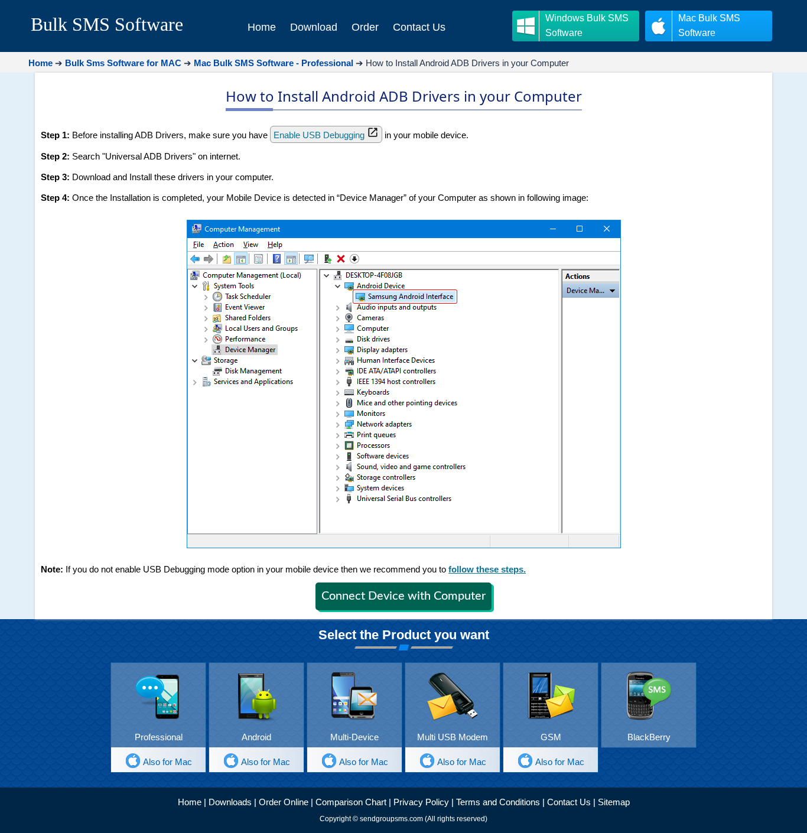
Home (189, 802)
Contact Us (569, 802)
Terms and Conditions (498, 802)
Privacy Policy (421, 802)
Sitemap (614, 802)
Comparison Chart (350, 802)
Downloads (230, 802)
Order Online (283, 802)
